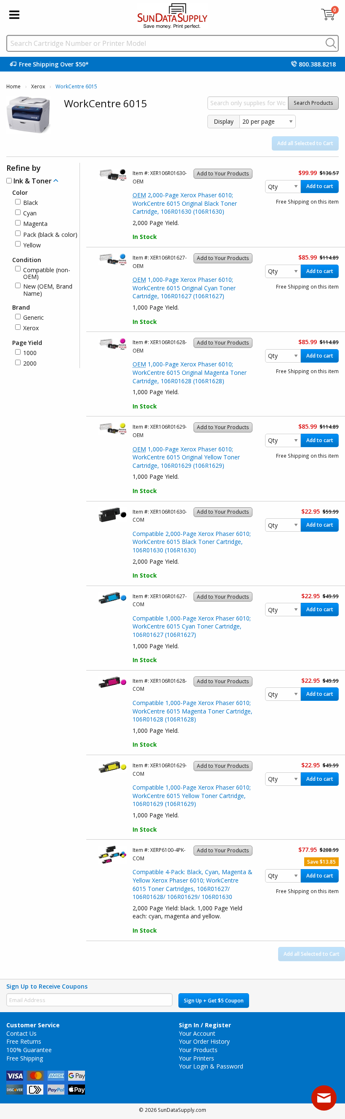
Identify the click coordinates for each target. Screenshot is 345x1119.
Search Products (313, 102)
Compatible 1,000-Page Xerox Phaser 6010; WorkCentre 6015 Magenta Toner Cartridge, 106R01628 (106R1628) (192, 711)
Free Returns (23, 1041)
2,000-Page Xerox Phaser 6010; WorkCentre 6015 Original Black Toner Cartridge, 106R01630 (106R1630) (185, 203)
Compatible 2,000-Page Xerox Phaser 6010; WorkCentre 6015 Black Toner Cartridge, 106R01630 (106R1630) (192, 542)
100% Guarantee (29, 1050)
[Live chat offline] (324, 1098)
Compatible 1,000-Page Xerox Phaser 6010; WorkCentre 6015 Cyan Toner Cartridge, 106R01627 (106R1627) (192, 626)
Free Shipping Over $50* (54, 64)
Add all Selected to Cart (305, 143)
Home (13, 86)
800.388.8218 (317, 64)
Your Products (198, 1050)
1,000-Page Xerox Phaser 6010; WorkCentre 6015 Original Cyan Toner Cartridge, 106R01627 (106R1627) (184, 288)
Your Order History (204, 1041)
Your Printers (196, 1058)
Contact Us (21, 1033)
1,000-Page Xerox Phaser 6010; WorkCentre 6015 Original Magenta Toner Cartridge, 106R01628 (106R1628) (190, 372)
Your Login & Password (211, 1066)
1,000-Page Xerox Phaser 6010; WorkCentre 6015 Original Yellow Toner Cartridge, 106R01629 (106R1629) (186, 457)
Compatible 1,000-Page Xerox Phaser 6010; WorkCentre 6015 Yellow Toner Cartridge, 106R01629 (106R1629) (192, 795)
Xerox (38, 86)
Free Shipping (24, 1058)
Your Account (197, 1033)
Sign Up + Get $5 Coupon (214, 1000)
